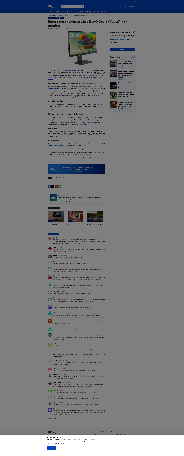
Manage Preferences (63, 448)
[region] (92, 445)
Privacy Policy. (65, 443)
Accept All (51, 448)
